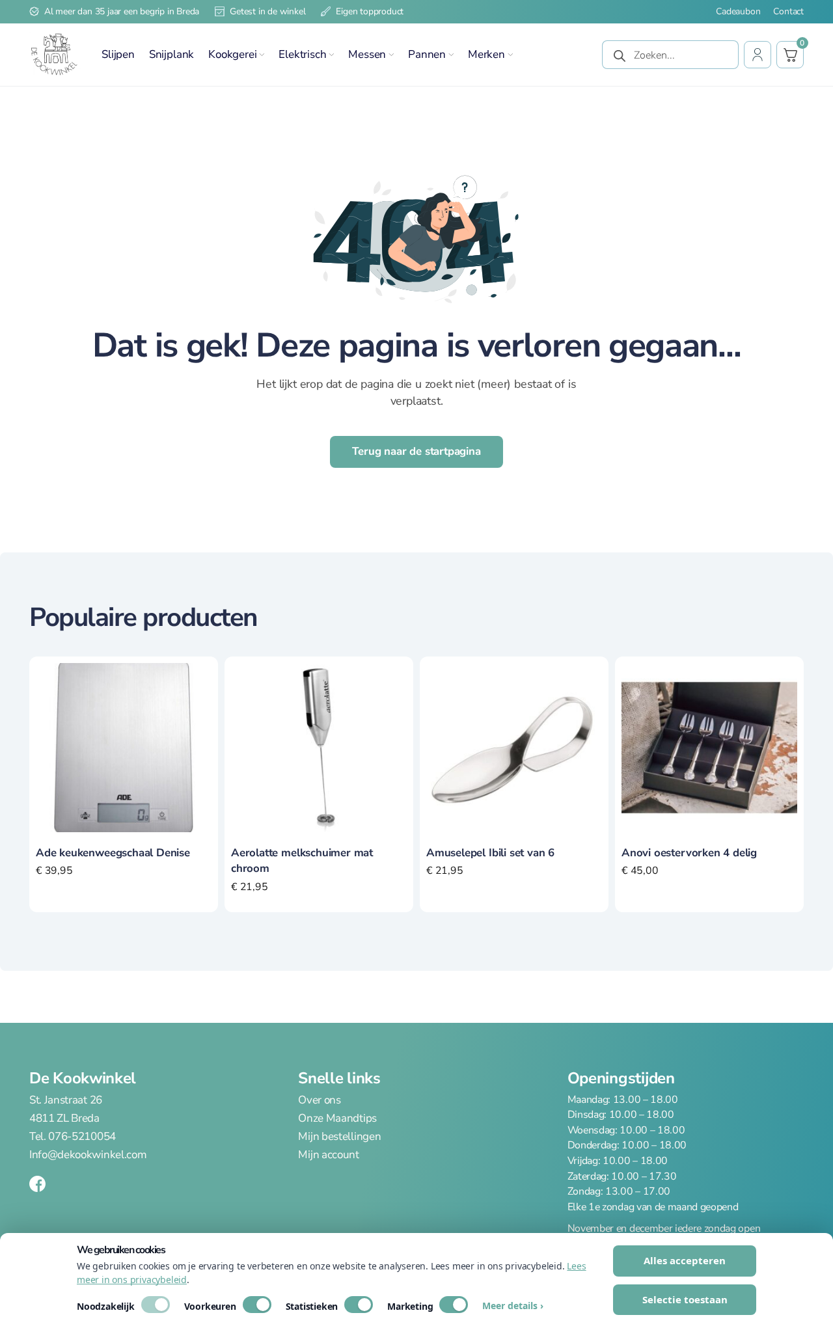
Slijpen (118, 54)
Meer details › (512, 1306)
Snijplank (171, 54)
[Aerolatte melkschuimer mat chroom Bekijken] (319, 746)
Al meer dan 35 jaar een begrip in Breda (121, 11)
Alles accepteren (685, 1260)
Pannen (427, 54)
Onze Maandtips (337, 1118)
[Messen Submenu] (391, 54)
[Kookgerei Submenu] (261, 54)
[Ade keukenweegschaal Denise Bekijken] (124, 746)
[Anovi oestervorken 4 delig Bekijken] (709, 746)
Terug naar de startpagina (416, 451)
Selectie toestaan (685, 1299)
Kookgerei (232, 54)
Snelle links (339, 1078)
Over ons (319, 1100)
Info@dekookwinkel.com (87, 1154)
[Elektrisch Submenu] (331, 54)
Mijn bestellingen (339, 1136)
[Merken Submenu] (510, 54)
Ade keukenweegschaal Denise (113, 852)
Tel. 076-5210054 (72, 1136)
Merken (486, 54)
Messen (367, 54)
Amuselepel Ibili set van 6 (490, 852)
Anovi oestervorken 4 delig (689, 852)
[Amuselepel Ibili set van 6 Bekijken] (514, 746)
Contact (788, 12)
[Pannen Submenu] (450, 54)
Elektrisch (302, 54)
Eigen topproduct (369, 11)
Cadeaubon (738, 12)
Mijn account (328, 1154)
